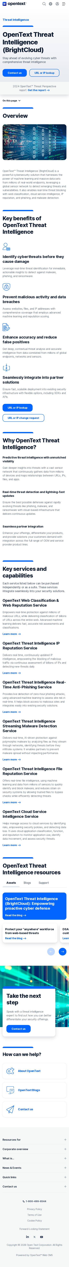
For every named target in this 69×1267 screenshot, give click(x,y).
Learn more (10, 633)
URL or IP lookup (44, 72)
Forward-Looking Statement (34, 1229)
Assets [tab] (11, 882)
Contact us (15, 72)
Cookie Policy (34, 1220)
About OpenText (29, 1071)
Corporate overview (15, 1149)
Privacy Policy (34, 1209)
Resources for (12, 1139)
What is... (8, 1158)
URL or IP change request (23, 418)
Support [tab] (44, 882)
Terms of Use (34, 1214)
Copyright (12, 1245)
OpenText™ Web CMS (41, 1255)
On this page (10, 100)
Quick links (9, 1177)
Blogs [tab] (27, 882)
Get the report (37, 90)
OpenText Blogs (29, 1090)
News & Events (12, 1167)
